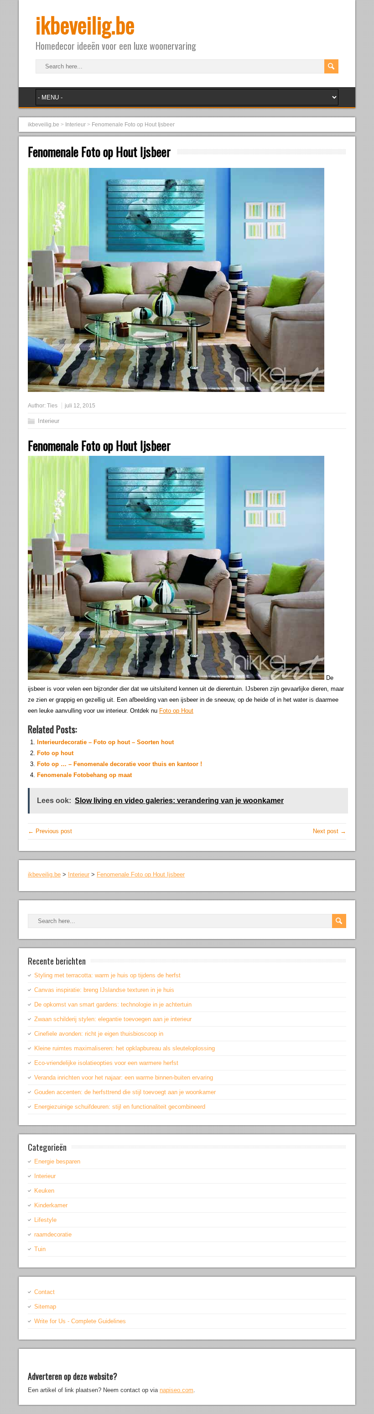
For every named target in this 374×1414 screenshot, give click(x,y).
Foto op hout (55, 753)
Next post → (329, 831)
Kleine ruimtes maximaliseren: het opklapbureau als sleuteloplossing (124, 1048)
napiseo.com (176, 1390)
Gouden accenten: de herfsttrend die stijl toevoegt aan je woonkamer (125, 1092)
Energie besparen (57, 1161)
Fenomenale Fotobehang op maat (84, 775)
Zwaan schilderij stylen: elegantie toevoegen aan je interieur (113, 1019)
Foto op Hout (176, 710)
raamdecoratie (53, 1234)
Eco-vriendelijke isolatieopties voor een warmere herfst (106, 1062)
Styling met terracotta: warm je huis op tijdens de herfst (107, 975)
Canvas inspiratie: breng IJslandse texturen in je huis (104, 989)
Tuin (40, 1249)
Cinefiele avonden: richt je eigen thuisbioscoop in (98, 1033)
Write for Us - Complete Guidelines (80, 1321)
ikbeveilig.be (85, 24)
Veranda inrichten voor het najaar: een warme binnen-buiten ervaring (123, 1077)
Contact (44, 1292)
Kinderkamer (51, 1205)
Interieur (48, 420)
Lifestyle (45, 1219)
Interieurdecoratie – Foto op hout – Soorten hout (105, 742)
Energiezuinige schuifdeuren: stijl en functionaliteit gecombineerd (119, 1106)
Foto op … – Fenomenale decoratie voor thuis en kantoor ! (119, 764)
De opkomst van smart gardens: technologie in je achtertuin (113, 1004)
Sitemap (45, 1306)
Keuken (44, 1190)
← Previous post (50, 831)
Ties (52, 405)
